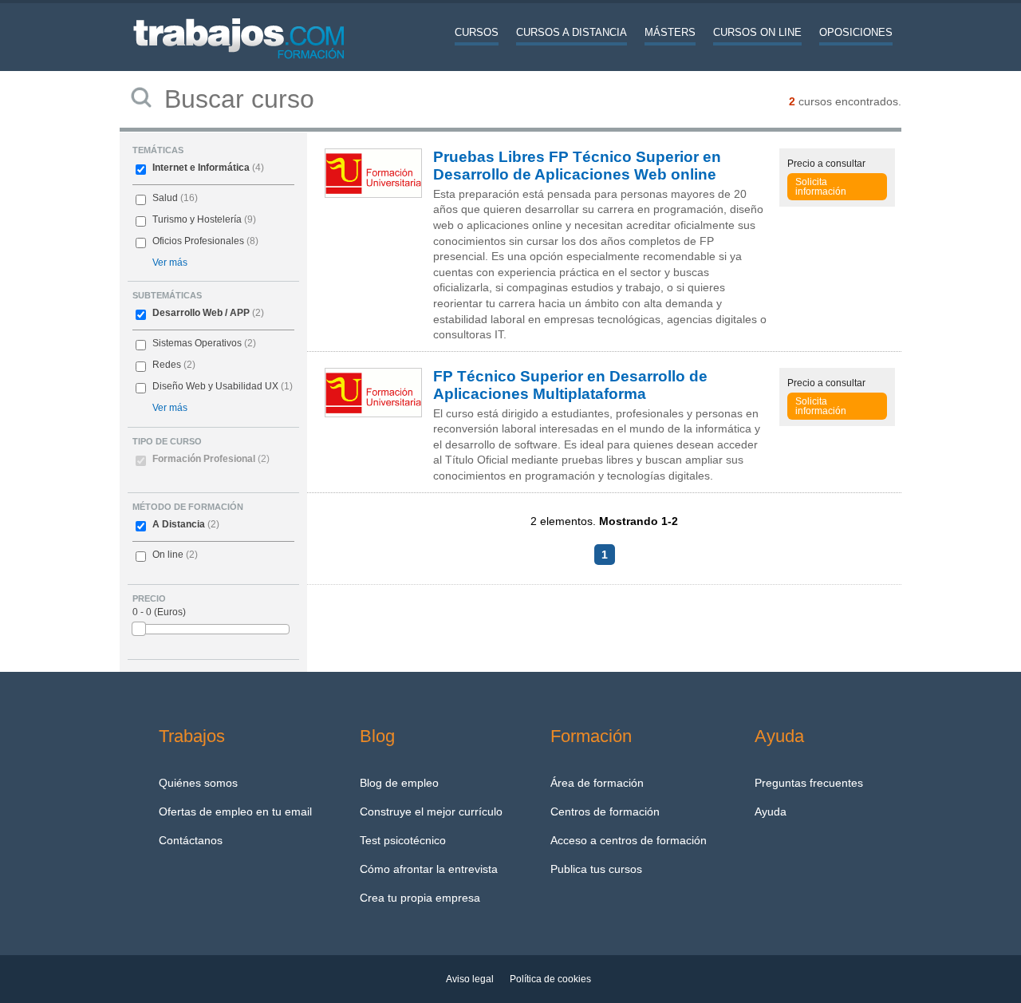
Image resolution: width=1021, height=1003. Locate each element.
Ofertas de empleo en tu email (235, 811)
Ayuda (770, 811)
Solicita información (820, 186)
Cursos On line (757, 32)
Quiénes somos (198, 782)
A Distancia (178, 524)
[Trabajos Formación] (239, 68)
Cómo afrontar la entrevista (429, 869)
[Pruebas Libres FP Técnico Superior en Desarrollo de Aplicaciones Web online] (373, 194)
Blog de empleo (399, 782)
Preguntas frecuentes (809, 782)
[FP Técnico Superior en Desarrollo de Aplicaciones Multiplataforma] (373, 413)
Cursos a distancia (571, 32)
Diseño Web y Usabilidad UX (215, 386)
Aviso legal (470, 979)
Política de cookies (550, 979)
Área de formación (597, 782)
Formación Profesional (211, 458)
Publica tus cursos (596, 869)
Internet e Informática (201, 167)
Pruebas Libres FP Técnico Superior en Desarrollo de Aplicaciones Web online (577, 165)
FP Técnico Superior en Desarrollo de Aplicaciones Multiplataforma (570, 385)
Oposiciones (856, 32)
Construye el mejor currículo (431, 811)
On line (167, 554)
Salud (165, 197)
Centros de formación (605, 811)
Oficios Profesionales (198, 241)
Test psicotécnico (403, 840)
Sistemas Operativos (197, 343)
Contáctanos (191, 840)
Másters (670, 32)
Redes (166, 364)
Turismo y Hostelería (197, 219)
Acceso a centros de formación (628, 840)
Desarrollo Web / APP (201, 312)
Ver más (169, 262)
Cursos (477, 32)
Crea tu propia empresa (420, 897)
